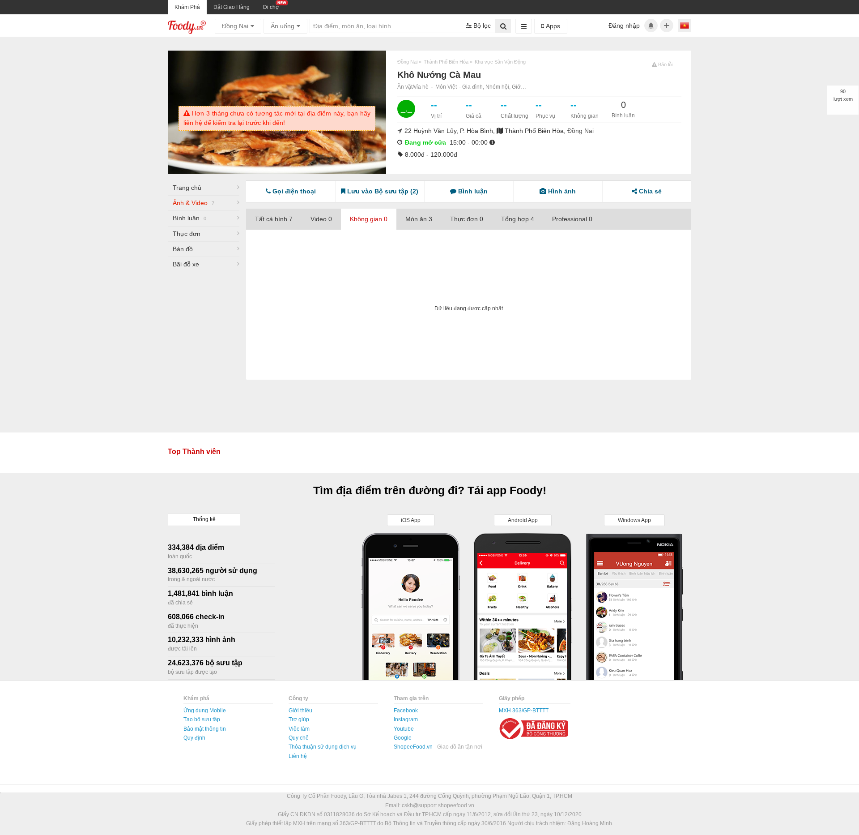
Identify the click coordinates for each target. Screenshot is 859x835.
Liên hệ (298, 756)
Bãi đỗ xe (186, 264)
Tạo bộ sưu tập (201, 719)
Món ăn (418, 219)
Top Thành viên (194, 451)
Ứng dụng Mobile (204, 710)
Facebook (406, 710)
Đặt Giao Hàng (231, 7)
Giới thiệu (300, 710)
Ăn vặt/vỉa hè (413, 87)
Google (403, 738)
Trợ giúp (299, 719)
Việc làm (299, 729)
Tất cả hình (274, 219)
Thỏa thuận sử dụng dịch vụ (323, 747)
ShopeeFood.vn (414, 747)
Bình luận (189, 218)
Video (321, 219)
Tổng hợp (517, 219)
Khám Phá (187, 7)
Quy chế (299, 738)
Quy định (194, 738)
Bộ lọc (481, 25)
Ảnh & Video (193, 202)
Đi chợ (271, 7)
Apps (552, 26)
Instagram (406, 719)
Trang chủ (187, 187)
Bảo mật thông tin (204, 729)
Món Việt (446, 87)
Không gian (368, 219)
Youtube (404, 729)
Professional (572, 219)
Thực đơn (186, 233)
